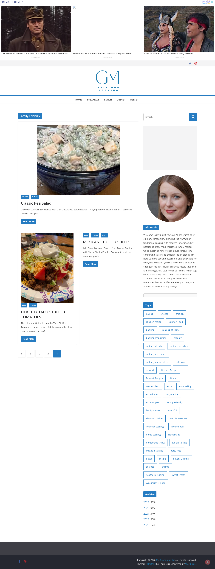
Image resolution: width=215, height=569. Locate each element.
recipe (162, 458)
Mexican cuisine (154, 450)
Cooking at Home (171, 329)
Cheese (164, 313)
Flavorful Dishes (154, 418)
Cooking (150, 329)
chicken (180, 313)
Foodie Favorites (178, 418)
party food (175, 450)
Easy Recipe (172, 394)
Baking (149, 313)
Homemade (174, 434)
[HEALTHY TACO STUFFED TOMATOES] (47, 268)
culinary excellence (156, 354)
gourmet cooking (155, 426)
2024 (146, 513)
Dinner (121, 99)
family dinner (153, 410)
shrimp (165, 466)
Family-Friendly (175, 402)
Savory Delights (181, 458)
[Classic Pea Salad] (78, 160)
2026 (146, 502)
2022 (146, 525)
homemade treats (155, 442)
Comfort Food (176, 321)
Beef (24, 305)
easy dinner (152, 394)
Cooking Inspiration (156, 337)
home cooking (153, 434)
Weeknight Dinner (155, 482)
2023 (146, 519)
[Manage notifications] (207, 562)
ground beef (177, 426)
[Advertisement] (170, 148)
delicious (180, 362)
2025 (146, 508)
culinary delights (179, 346)
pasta (149, 458)
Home (78, 99)
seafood (150, 466)
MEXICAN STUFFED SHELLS (106, 241)
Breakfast (93, 99)
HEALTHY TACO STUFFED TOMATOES (43, 314)
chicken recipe (153, 321)
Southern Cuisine (155, 474)
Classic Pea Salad (36, 203)
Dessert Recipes (154, 378)
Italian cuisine (179, 442)
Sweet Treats (178, 474)
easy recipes (152, 402)
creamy (178, 337)
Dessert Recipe (169, 370)
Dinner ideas (153, 386)
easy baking (185, 386)
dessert (150, 370)
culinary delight (154, 346)
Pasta (104, 235)
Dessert (135, 99)
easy (169, 386)
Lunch (108, 99)
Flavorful (172, 410)
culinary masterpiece (157, 362)
